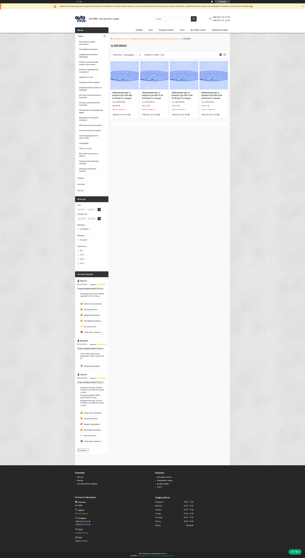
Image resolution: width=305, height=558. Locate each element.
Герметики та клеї (86, 77)
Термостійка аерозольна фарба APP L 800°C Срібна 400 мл (92, 356)
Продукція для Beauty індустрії (87, 170)
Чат (296, 552)
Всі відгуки (82, 450)
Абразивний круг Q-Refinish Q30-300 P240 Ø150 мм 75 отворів (211, 95)
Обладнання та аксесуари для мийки (91, 111)
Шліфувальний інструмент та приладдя (90, 89)
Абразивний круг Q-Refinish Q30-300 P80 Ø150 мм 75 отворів (122, 95)
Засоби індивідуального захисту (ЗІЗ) (88, 137)
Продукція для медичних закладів (89, 162)
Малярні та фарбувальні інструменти (88, 71)
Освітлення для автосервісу (90, 130)
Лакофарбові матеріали (88, 49)
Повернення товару (220, 30)
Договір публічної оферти (87, 484)
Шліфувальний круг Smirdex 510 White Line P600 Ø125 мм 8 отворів (92, 390)
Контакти (81, 184)
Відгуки (80, 480)
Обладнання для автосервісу (90, 125)
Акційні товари (163, 484)
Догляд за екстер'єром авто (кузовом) (90, 96)
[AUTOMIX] (81, 19)
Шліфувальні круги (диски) (170, 39)
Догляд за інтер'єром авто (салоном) (89, 104)
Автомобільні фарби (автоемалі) (87, 43)
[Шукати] (194, 18)
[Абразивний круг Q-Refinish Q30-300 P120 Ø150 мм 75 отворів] (154, 75)
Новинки (139, 30)
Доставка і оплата (198, 30)
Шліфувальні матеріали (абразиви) (144, 39)
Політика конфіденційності (165, 556)
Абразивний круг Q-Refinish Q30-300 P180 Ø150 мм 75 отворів (182, 95)
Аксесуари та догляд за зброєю (88, 155)
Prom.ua (164, 553)
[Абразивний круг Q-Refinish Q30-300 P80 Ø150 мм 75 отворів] (125, 75)
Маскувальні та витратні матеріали (88, 119)
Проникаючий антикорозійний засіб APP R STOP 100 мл (92, 295)
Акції (151, 30)
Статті (182, 30)
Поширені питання (166, 30)
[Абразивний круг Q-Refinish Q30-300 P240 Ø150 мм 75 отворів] (214, 75)
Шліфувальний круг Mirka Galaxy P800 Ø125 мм (90, 396)
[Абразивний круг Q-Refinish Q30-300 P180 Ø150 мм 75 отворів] (184, 75)
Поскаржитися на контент (146, 556)
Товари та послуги (121, 39)
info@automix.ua (81, 533)
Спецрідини (83, 143)
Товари (80, 36)
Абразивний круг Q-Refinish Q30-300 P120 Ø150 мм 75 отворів (152, 95)
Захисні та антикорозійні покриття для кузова (88, 63)
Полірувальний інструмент (89, 82)
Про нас (80, 191)
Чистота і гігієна (85, 148)
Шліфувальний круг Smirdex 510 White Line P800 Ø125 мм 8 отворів (92, 403)
